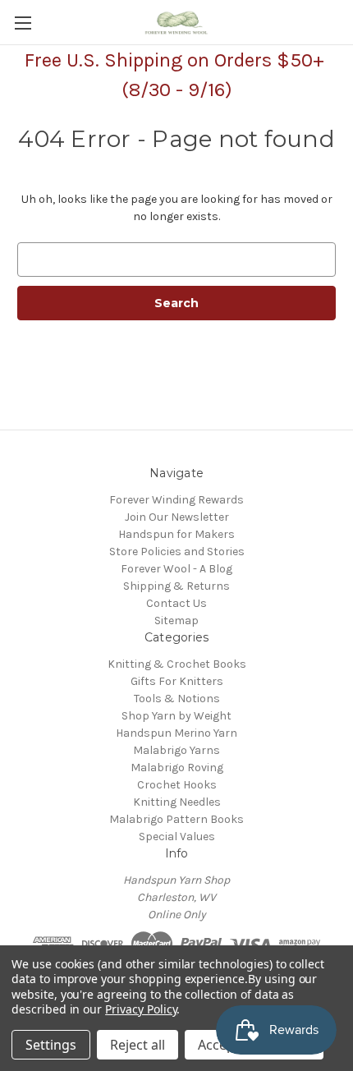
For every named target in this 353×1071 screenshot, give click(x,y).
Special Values (177, 836)
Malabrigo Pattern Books (176, 819)
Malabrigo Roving (177, 768)
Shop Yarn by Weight (176, 716)
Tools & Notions (177, 699)
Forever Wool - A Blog (176, 569)
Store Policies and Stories (177, 551)
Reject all (137, 1045)
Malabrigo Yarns (176, 750)
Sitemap (176, 620)
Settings (50, 1045)
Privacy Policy (140, 1009)
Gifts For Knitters (177, 681)
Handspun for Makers (176, 534)
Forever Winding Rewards (176, 500)
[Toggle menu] (22, 22)
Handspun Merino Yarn (176, 733)
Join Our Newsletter (177, 517)
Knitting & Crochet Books (177, 664)
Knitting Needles (177, 802)
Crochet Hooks (177, 785)
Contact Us (176, 603)
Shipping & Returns (176, 586)
